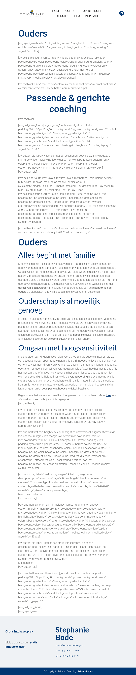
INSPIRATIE (92, 15)
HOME (56, 10)
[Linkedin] (121, 13)
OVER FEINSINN (92, 10)
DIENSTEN (62, 15)
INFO (76, 15)
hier (108, 395)
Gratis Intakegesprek (19, 631)
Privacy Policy (85, 671)
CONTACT (71, 10)
